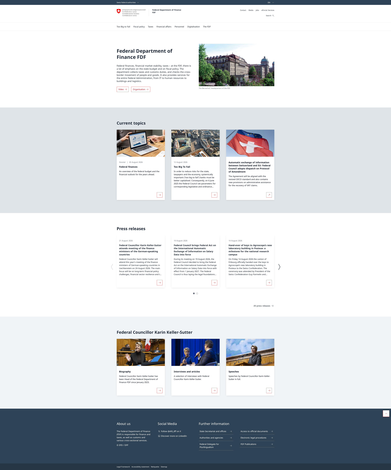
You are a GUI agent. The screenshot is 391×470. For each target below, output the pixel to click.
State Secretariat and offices (213, 431)
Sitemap (164, 467)
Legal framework (123, 467)
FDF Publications (248, 444)
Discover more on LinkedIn (174, 436)
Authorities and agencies (211, 437)
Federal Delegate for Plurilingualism (209, 446)
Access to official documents (254, 431)
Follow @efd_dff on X (171, 431)
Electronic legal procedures (253, 437)
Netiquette (155, 467)
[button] (139, 26)
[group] (141, 261)
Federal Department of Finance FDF (167, 11)
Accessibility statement (140, 467)
